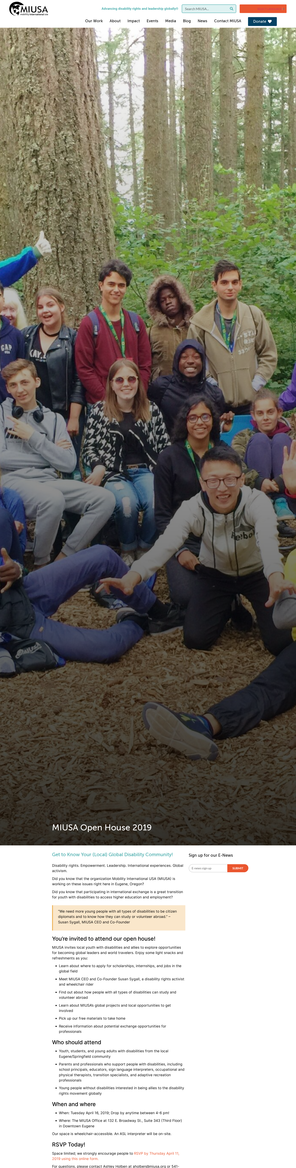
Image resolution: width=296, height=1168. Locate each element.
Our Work (94, 21)
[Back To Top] (286, 1157)
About (115, 21)
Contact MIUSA (227, 21)
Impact (133, 21)
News (202, 21)
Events (152, 21)
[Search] (231, 9)
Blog (187, 21)
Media (170, 21)
